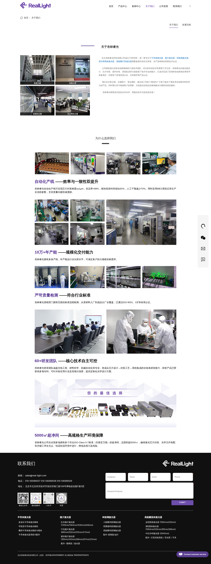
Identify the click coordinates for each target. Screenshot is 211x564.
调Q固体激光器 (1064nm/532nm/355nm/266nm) (161, 527)
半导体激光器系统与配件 (29, 534)
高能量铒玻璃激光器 (112, 530)
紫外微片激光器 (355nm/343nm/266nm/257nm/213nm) (79, 537)
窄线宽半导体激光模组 (28, 526)
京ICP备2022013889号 (54, 555)
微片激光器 (170, 58)
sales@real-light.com (35, 475)
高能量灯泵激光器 (124, 61)
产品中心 (122, 6)
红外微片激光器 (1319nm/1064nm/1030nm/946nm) (77, 523)
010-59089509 (64, 481)
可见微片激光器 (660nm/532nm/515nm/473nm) (75, 530)
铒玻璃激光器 (182, 58)
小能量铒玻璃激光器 (112, 522)
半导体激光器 (157, 58)
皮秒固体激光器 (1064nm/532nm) (161, 522)
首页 (111, 6)
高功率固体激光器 (106, 61)
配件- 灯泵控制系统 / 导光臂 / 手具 (161, 537)
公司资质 (163, 6)
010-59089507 (32, 481)
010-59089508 (48, 481)
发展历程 (186, 24)
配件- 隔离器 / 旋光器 (70, 543)
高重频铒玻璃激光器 (112, 526)
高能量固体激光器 (153, 517)
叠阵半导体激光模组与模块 (30, 530)
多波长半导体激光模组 (28, 522)
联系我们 (177, 6)
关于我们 (150, 6)
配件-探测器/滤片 (111, 534)
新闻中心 (136, 6)
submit (182, 502)
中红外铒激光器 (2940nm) (157, 533)
